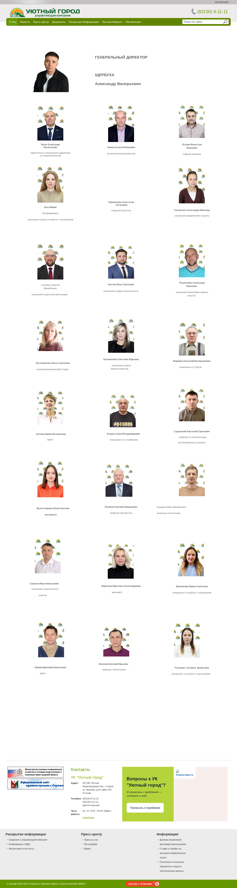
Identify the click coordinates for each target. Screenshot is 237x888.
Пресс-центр (41, 21)
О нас (12, 21)
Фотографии (90, 844)
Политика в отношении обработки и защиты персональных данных (172, 866)
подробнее (88, 817)
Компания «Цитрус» (50, 884)
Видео (87, 848)
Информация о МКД (19, 844)
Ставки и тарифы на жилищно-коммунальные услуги (173, 853)
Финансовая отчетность (21, 848)
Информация (167, 834)
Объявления (133, 21)
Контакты (80, 769)
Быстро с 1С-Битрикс (140, 883)
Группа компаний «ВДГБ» (73, 884)
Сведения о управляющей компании (28, 840)
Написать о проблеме (145, 807)
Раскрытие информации (84, 21)
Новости (25, 21)
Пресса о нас (91, 840)
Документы (59, 21)
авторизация (222, 2)
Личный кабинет (112, 21)
